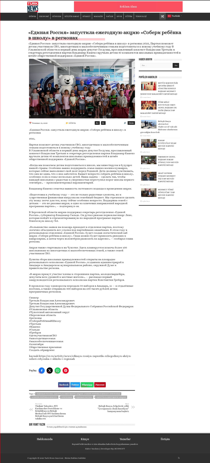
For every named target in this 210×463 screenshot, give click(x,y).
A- (103, 123)
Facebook (63, 385)
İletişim (165, 439)
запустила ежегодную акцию (111, 397)
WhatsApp (87, 385)
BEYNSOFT (120, 449)
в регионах (66, 397)
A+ (97, 123)
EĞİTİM (128, 16)
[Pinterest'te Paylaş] (66, 370)
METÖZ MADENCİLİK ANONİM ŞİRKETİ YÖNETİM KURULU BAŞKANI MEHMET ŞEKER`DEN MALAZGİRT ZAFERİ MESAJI (159, 88)
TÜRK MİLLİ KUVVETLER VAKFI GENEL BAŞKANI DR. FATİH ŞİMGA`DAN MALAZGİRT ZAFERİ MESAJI (158, 107)
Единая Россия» (84, 397)
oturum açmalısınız (77, 427)
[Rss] (179, 458)
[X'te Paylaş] (50, 370)
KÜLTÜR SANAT (72, 16)
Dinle (131, 123)
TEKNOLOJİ (141, 16)
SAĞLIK (109, 16)
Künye (85, 439)
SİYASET (86, 16)
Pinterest (100, 385)
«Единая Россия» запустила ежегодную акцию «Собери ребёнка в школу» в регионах (78, 394)
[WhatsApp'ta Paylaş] (58, 370)
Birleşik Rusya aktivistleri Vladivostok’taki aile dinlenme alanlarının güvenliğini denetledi (158, 126)
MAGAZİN (98, 16)
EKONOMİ (44, 16)
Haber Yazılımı (92, 449)
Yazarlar (125, 439)
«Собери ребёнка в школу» (44, 397)
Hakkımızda (45, 439)
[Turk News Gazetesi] (32, 6)
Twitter (75, 385)
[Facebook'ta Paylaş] (42, 370)
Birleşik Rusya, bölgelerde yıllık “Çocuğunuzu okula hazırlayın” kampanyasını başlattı (113, 407)
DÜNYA (32, 16)
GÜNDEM (56, 16)
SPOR (119, 16)
